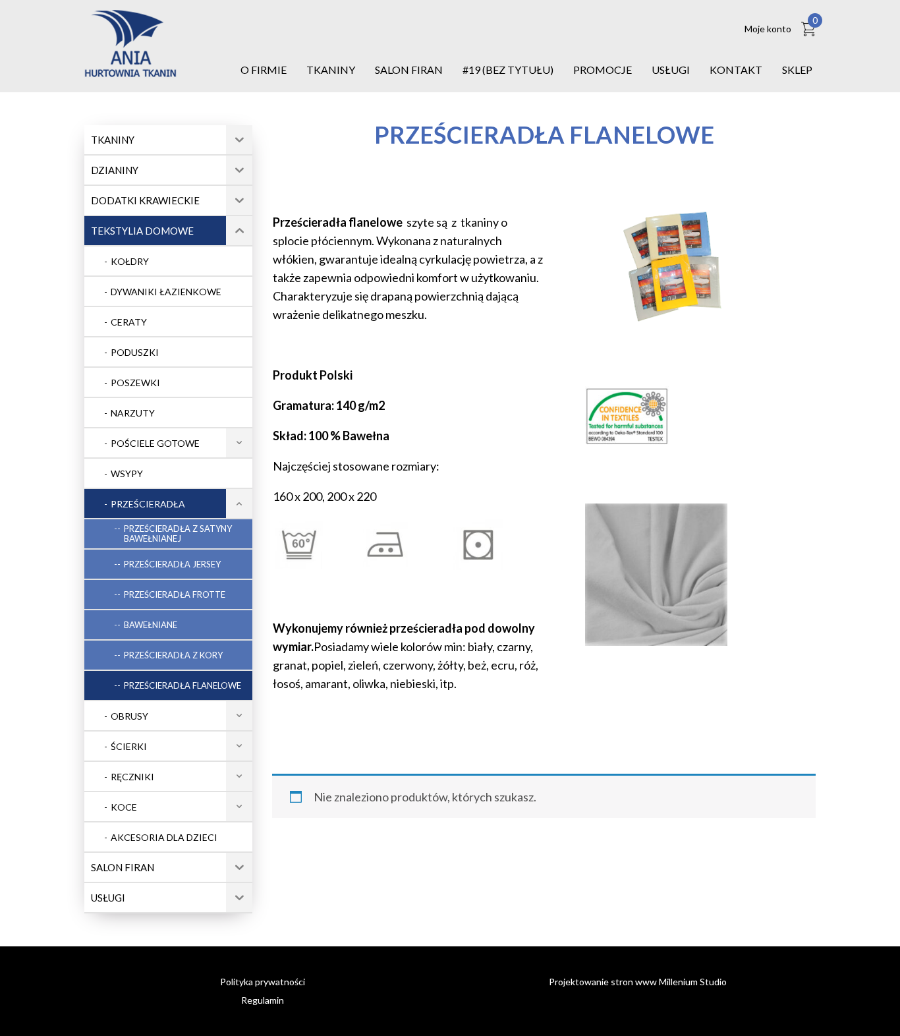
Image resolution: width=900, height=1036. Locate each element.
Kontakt (736, 69)
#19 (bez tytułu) (508, 69)
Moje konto (768, 28)
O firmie (263, 69)
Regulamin (262, 1000)
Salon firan (409, 69)
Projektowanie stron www (603, 981)
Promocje (602, 69)
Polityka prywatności (262, 981)
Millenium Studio (693, 981)
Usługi (671, 69)
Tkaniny (330, 69)
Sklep (797, 69)
